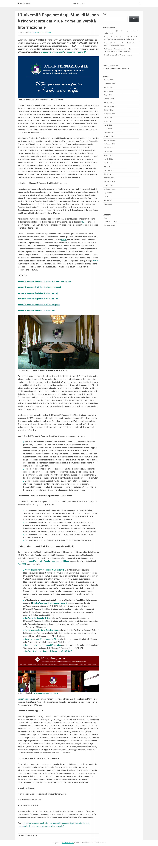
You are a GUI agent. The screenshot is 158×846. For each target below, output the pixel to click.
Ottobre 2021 (108, 185)
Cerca (105, 14)
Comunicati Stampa (110, 222)
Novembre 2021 (109, 182)
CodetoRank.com (68, 843)
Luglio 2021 (108, 197)
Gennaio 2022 (108, 174)
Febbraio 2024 (109, 99)
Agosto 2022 (108, 148)
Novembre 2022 (109, 140)
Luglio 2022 (108, 152)
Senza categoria (31, 835)
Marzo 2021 (108, 204)
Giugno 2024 (108, 95)
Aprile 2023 (108, 129)
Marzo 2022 (108, 167)
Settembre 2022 (110, 144)
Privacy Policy (78, 3)
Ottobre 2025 (109, 80)
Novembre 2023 (109, 106)
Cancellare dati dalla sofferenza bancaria (118, 55)
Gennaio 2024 (109, 103)
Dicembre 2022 (109, 137)
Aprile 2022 (108, 163)
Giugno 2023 (108, 121)
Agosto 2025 (108, 88)
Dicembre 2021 (109, 178)
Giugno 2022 (108, 155)
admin (48, 32)
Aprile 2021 (108, 200)
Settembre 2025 (110, 84)
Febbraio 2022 (109, 170)
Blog (105, 218)
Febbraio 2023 (109, 133)
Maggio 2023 (108, 125)
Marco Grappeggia (25, 699)
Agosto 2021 (108, 193)
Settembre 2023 (109, 114)
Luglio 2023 (108, 118)
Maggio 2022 (108, 159)
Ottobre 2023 (108, 110)
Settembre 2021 (109, 189)
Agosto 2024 (108, 91)
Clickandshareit (23, 3)
